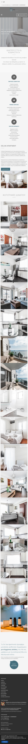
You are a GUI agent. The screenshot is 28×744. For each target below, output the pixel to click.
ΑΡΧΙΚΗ (2, 680)
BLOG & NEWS (4, 693)
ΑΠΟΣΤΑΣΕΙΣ (3, 692)
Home (2, 29)
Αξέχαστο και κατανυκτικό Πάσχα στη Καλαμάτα (16, 702)
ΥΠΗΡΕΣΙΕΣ (3, 685)
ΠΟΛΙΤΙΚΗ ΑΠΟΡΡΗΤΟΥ (5, 696)
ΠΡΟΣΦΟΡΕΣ (3, 683)
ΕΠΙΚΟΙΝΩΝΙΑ (3, 695)
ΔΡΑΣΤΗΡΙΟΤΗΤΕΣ (4, 690)
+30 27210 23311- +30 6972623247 (18, 5)
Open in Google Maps (6, 729)
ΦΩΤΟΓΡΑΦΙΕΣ (4, 687)
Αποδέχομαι (5, 741)
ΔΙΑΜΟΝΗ (3, 682)
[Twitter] (4, 2)
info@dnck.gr (6, 718)
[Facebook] (2, 2)
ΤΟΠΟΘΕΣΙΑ (3, 688)
